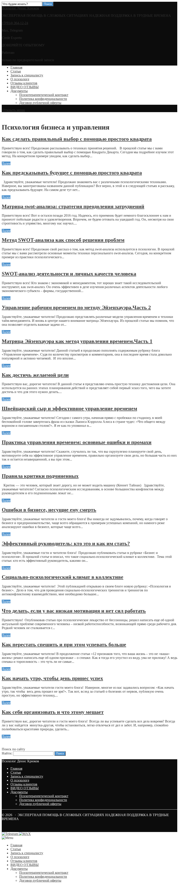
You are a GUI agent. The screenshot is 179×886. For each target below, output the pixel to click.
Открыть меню (13, 110)
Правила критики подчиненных (40, 476)
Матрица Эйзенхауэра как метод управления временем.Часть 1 (77, 341)
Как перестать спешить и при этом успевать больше (64, 644)
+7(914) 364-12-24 (15, 23)
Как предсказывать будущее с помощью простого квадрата (72, 173)
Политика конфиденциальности (43, 99)
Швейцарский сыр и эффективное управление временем (69, 408)
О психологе (19, 79)
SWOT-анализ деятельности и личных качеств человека (69, 274)
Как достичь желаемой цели (35, 375)
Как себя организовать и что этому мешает (53, 712)
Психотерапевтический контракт (43, 95)
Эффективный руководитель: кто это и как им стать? (66, 543)
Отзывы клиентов (23, 83)
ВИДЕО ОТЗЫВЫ (24, 87)
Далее (6, 163)
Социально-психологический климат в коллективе (62, 577)
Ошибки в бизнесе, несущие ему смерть (49, 510)
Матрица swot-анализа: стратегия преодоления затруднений (73, 206)
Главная (16, 67)
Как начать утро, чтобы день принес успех (52, 678)
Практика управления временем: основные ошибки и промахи (76, 442)
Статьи (15, 71)
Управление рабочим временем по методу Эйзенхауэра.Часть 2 (76, 307)
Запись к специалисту (26, 75)
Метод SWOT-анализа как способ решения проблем (63, 240)
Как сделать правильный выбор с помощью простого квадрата (77, 139)
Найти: (7, 753)
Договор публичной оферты (40, 103)
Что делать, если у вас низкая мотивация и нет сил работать (74, 611)
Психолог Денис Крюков (20, 8)
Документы (19, 91)
